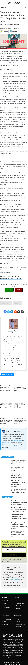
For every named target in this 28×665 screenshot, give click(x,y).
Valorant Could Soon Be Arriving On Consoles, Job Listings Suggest (6, 390)
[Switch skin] (26, 7)
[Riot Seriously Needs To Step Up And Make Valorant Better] (20, 415)
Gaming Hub (7, 620)
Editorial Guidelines (7, 608)
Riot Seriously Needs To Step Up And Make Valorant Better (20, 422)
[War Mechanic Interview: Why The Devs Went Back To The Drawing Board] (5, 511)
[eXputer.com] (14, 3)
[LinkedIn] (11, 313)
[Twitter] (8, 313)
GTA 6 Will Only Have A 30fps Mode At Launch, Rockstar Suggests (17, 477)
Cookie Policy (20, 605)
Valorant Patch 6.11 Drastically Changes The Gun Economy (6, 406)
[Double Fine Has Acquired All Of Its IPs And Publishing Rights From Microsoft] (5, 504)
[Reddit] (15, 313)
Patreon (6, 626)
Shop (5, 623)
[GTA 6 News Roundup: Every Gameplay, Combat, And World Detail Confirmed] (5, 485)
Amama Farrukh (5, 28)
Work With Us (20, 628)
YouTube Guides (20, 626)
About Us (6, 602)
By (1, 28)
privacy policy (6, 563)
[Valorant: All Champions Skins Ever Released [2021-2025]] (20, 382)
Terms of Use (20, 607)
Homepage (7, 611)
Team (5, 605)
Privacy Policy (20, 602)
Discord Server (6, 443)
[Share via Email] (18, 313)
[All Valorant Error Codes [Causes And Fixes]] (20, 399)
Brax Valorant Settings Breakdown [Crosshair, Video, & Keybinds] (6, 423)
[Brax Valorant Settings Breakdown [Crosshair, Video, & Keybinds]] (6, 415)
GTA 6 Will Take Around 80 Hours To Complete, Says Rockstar (18, 470)
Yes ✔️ (9, 291)
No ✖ (18, 291)
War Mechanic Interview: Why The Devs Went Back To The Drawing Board (18, 511)
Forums (18, 620)
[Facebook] (5, 313)
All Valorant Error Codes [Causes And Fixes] (19, 406)
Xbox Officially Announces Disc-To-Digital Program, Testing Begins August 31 (18, 492)
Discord (18, 623)
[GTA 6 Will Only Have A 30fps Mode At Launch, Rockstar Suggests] (5, 478)
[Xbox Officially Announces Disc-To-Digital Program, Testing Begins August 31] (5, 493)
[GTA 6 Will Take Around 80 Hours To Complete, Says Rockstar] (5, 471)
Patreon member (14, 581)
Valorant (13, 77)
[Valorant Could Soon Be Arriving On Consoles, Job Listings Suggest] (6, 382)
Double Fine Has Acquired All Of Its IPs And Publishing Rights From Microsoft (19, 504)
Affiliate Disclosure (19, 610)
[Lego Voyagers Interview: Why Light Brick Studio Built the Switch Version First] (5, 535)
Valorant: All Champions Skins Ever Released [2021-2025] (20, 390)
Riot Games (6, 304)
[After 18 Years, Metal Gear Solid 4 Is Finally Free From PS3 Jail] (5, 464)
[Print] (22, 313)
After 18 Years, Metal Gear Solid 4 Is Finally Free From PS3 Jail (18, 463)
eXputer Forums (17, 442)
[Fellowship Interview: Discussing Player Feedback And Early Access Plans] (5, 518)
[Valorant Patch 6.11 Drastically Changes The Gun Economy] (6, 399)
